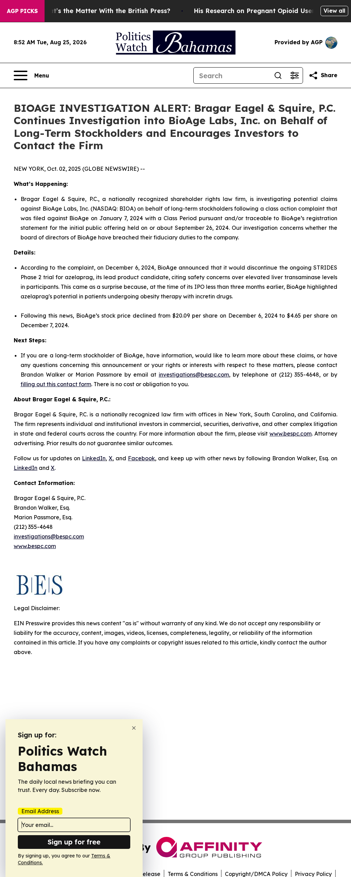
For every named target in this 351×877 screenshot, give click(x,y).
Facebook (141, 458)
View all (334, 10)
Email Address (40, 811)
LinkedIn (94, 458)
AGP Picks (22, 11)
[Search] (278, 75)
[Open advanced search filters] (294, 75)
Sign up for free (74, 842)
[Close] (134, 728)
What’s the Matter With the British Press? (104, 11)
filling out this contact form (56, 384)
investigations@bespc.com (194, 374)
